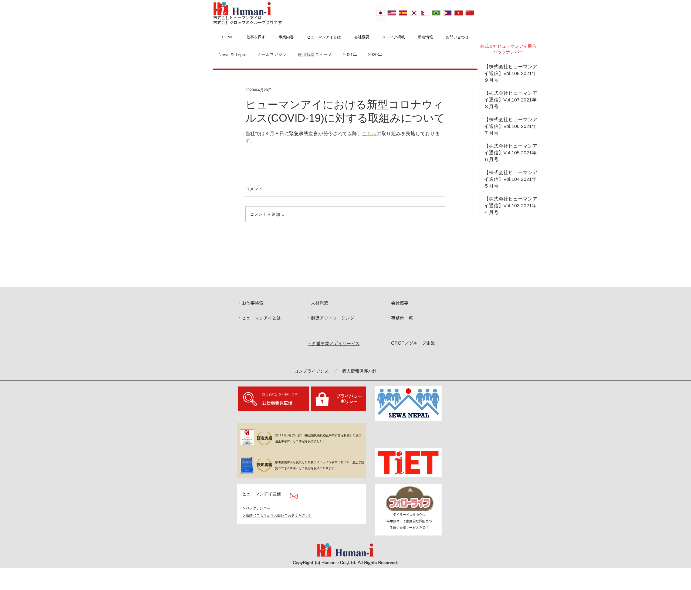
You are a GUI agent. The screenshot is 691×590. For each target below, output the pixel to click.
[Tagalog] (447, 13)
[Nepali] (425, 13)
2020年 (375, 54)
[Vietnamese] (458, 13)
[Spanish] (402, 13)
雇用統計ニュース (315, 54)
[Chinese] (469, 13)
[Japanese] (380, 13)
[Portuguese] (436, 13)
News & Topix (232, 54)
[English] (391, 13)
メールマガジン (272, 54)
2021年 (350, 54)
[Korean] (413, 13)
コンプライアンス (311, 371)
